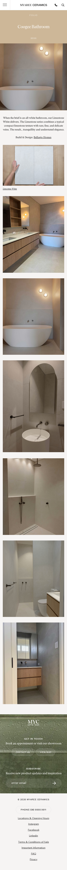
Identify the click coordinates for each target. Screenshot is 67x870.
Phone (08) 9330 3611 (33, 809)
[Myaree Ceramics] (33, 5)
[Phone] (56, 5)
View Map (45, 752)
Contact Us (23, 752)
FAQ (33, 853)
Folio (33, 15)
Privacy (33, 859)
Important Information (33, 847)
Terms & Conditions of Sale (33, 841)
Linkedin (33, 835)
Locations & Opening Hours (33, 818)
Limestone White (10, 189)
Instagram (33, 824)
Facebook (33, 829)
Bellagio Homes (42, 137)
